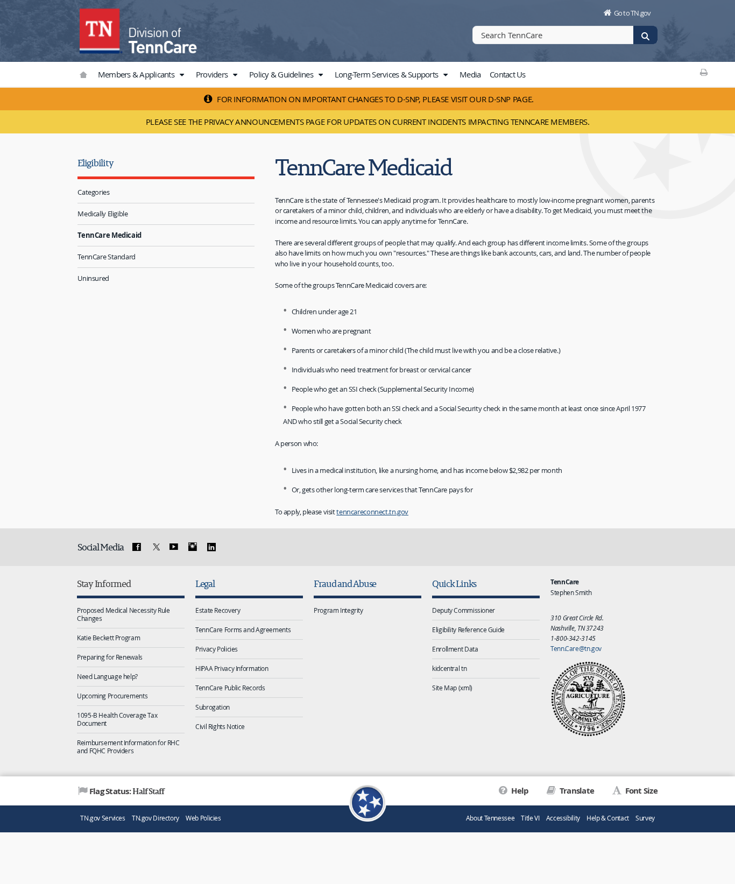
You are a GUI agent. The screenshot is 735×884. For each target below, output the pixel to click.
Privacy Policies (216, 649)
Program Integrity (338, 610)
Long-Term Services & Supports (387, 74)
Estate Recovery (217, 610)
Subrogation (212, 707)
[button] (181, 74)
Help (519, 790)
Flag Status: (126, 790)
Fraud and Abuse (345, 583)
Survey (645, 818)
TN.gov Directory (155, 818)
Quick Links (454, 583)
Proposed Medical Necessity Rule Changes (123, 614)
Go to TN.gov (632, 13)
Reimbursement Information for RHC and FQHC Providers (128, 746)
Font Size (640, 790)
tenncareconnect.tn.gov (372, 512)
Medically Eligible (102, 213)
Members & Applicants (137, 74)
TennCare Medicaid (109, 235)
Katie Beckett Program (108, 637)
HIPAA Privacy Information (231, 668)
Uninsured (93, 278)
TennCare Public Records (230, 687)
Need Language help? (107, 676)
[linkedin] (211, 547)
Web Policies (203, 818)
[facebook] (137, 547)
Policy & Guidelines (282, 74)
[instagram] (193, 547)
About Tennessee (490, 818)
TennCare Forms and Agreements (243, 629)
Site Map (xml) (452, 687)
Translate (576, 790)
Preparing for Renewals (110, 657)
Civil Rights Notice (220, 726)
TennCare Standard (106, 256)
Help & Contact (607, 818)
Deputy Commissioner (463, 610)
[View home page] (101, 29)
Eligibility (95, 162)
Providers (213, 74)
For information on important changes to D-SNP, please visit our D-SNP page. (374, 99)
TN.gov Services (102, 818)
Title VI (530, 818)
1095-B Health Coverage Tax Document (117, 719)
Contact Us (508, 74)
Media (470, 74)
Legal (205, 583)
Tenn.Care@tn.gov (576, 648)
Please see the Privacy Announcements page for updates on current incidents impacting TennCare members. (368, 121)
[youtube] (174, 547)
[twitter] (155, 547)
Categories (93, 192)
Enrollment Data (455, 649)
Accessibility (563, 818)
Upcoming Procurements (112, 695)
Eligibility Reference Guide (468, 629)
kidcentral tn (449, 668)
